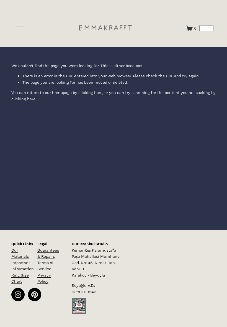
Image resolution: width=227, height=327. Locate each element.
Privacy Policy (44, 278)
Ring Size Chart (20, 278)
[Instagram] (18, 294)
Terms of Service (45, 266)
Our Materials (20, 253)
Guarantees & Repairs (48, 253)
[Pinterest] (34, 294)
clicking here (90, 92)
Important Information (22, 266)
